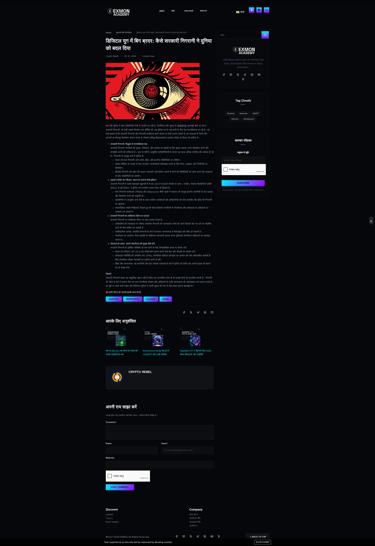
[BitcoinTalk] (243, 79)
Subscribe (243, 183)
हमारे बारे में (193, 514)
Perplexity (132, 299)
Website (110, 458)
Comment (111, 422)
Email (164, 443)
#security (243, 113)
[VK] (259, 74)
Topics (109, 518)
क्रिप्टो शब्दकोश (112, 522)
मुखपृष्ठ (161, 11)
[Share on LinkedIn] (205, 312)
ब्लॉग (173, 11)
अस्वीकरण (193, 525)
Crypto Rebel (112, 56)
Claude (150, 299)
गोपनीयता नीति (194, 518)
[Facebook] (223, 74)
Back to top (259, 537)
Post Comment (120, 487)
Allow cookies (262, 542)
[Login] (251, 10)
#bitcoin (234, 119)
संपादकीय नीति (195, 522)
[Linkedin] (251, 74)
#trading (230, 113)
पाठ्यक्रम (109, 514)
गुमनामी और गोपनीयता (124, 32)
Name (109, 443)
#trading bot (249, 119)
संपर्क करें (203, 11)
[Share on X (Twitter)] (191, 312)
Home (108, 32)
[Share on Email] (212, 312)
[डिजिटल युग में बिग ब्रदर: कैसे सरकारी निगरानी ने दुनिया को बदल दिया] (153, 90)
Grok (165, 299)
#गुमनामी (255, 113)
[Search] (259, 10)
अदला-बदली (188, 11)
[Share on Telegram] (198, 312)
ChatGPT (114, 299)
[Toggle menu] (266, 10)
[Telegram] (244, 74)
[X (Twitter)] (237, 74)
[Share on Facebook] (184, 312)
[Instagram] (230, 74)
